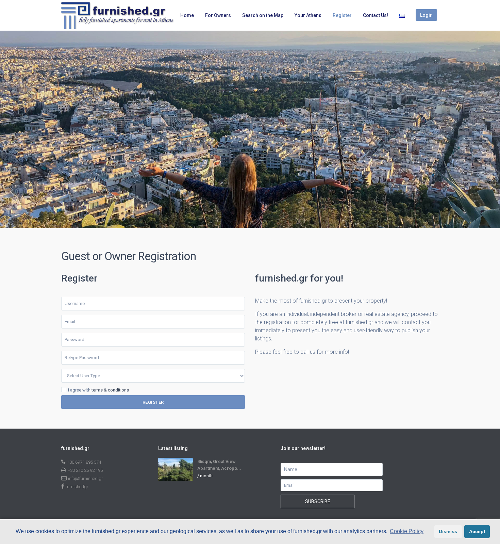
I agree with (98, 390)
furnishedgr (77, 486)
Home (187, 15)
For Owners (218, 15)
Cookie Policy (406, 531)
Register (342, 15)
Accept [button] (477, 531)
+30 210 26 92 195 (85, 470)
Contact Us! (375, 15)
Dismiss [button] (448, 531)
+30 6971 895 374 (84, 462)
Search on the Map (262, 15)
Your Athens (308, 15)
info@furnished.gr (85, 478)
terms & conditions (110, 390)
